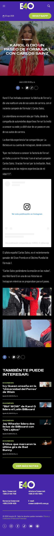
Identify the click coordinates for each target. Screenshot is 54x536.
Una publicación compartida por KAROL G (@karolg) (27, 243)
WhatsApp (40, 16)
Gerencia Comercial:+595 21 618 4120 (11, 502)
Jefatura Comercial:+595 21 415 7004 (36, 492)
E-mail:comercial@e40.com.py (38, 502)
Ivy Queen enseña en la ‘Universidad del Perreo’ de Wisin (20, 389)
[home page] (27, 6)
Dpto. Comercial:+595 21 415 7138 (10, 492)
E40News (27, 39)
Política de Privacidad (19, 518)
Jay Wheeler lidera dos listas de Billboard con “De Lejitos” (19, 426)
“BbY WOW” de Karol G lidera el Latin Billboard (19, 408)
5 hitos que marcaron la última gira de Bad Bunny (19, 447)
